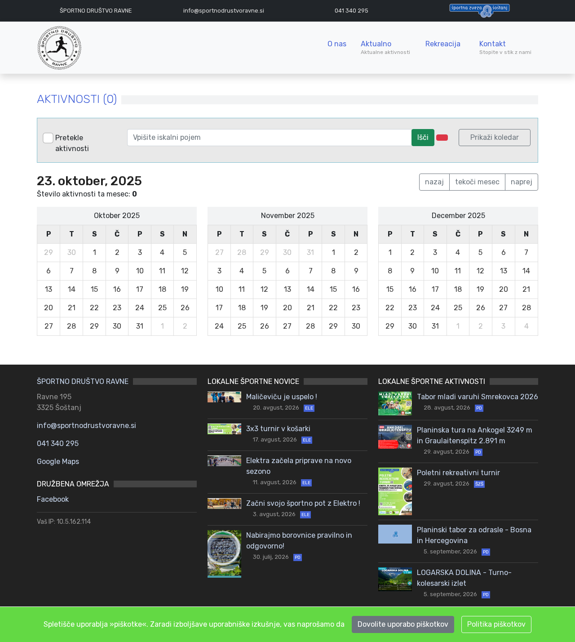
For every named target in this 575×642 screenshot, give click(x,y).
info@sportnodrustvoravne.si (86, 425)
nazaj (434, 182)
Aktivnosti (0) (77, 99)
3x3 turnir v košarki (278, 428)
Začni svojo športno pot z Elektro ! (303, 503)
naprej (521, 182)
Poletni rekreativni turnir (458, 472)
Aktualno (386, 47)
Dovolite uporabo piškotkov (403, 624)
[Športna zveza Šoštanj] (479, 10)
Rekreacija (442, 44)
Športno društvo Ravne (96, 10)
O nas (336, 44)
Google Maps (58, 461)
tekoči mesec (477, 182)
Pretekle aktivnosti (72, 143)
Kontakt (505, 47)
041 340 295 (351, 10)
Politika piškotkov (496, 624)
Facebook (53, 499)
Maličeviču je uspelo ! (281, 396)
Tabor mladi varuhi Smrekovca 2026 (477, 396)
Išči (423, 137)
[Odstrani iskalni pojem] (442, 137)
